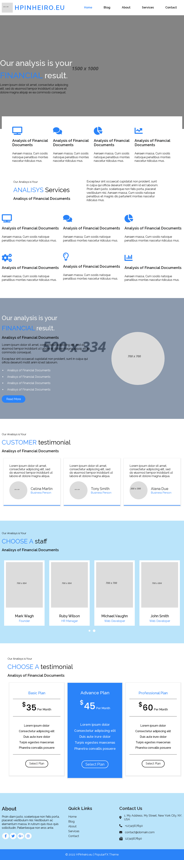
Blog (107, 7)
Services (148, 7)
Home (88, 7)
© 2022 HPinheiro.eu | (80, 854)
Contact (171, 7)
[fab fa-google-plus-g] (20, 836)
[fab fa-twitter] (13, 836)
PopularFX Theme (107, 854)
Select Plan (36, 763)
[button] (89, 631)
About (126, 7)
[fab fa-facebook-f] (5, 836)
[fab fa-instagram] (28, 836)
